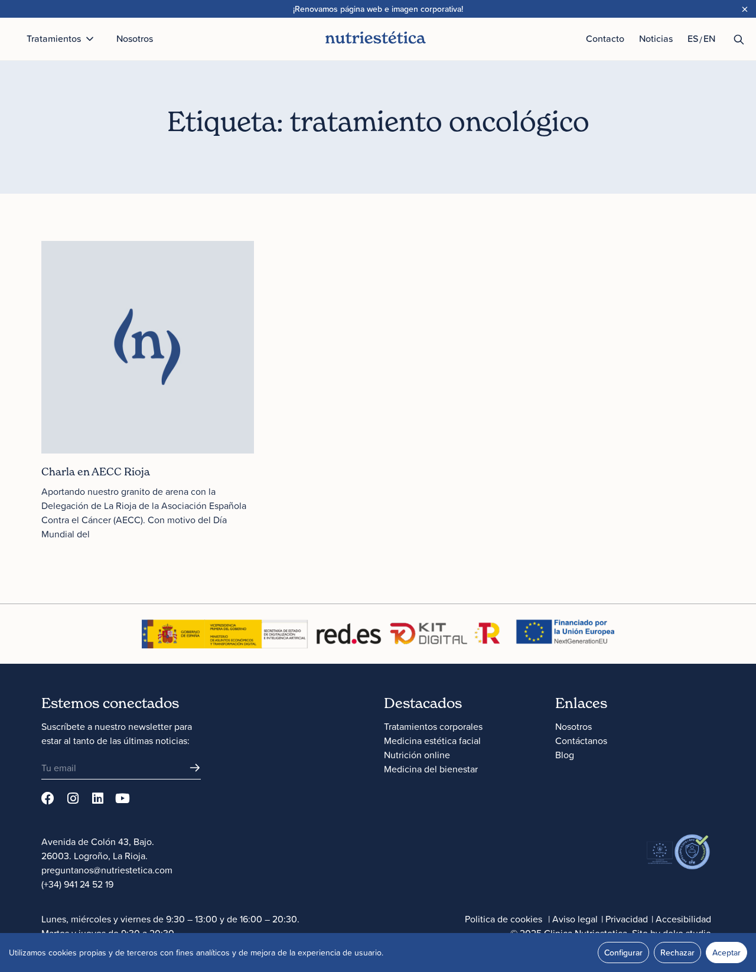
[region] (378, 952)
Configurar (623, 952)
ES (692, 38)
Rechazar (677, 952)
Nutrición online (417, 754)
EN (709, 38)
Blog (564, 754)
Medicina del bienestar (431, 768)
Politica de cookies (503, 918)
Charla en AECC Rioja (95, 471)
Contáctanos (581, 740)
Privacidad (626, 918)
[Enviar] (195, 767)
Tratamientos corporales (433, 726)
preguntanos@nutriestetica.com (106, 869)
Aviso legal (575, 918)
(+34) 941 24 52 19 (77, 884)
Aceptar (726, 952)
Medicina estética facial (432, 740)
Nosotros (573, 726)
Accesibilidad (683, 918)
